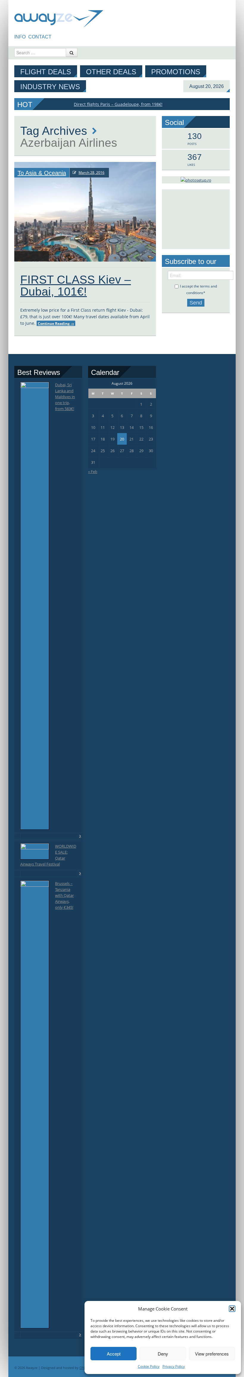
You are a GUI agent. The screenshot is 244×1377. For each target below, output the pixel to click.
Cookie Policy (148, 1366)
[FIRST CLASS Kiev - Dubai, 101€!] (85, 212)
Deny (163, 1353)
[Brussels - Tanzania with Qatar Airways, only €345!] (35, 1104)
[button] (232, 1309)
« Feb (92, 471)
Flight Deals (45, 72)
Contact (39, 36)
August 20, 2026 (206, 86)
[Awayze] (58, 16)
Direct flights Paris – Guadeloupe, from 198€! (118, 104)
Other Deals (111, 72)
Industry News (50, 87)
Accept (114, 1353)
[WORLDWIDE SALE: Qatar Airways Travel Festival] (35, 851)
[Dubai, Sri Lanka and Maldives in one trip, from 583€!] (35, 605)
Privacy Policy (173, 1366)
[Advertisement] (196, 219)
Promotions (175, 72)
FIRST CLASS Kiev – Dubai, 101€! (75, 285)
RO (59, 36)
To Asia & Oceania (42, 173)
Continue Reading (56, 323)
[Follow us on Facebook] (226, 36)
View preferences (212, 1353)
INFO (20, 36)
